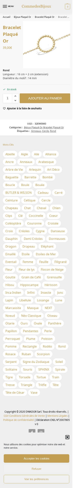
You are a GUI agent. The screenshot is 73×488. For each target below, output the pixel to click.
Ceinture (11, 200)
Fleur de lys (27, 269)
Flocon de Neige (52, 269)
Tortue (41, 377)
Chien (56, 208)
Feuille (43, 262)
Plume (30, 339)
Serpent (11, 362)
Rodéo (47, 346)
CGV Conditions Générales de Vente (24, 415)
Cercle (45, 131)
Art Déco (53, 169)
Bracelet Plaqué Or (44, 17)
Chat (27, 208)
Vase (34, 392)
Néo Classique (31, 316)
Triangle (26, 385)
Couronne (34, 223)
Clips (8, 216)
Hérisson (51, 285)
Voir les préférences (36, 479)
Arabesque (46, 162)
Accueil (6, 17)
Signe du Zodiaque (36, 362)
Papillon (11, 331)
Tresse (10, 385)
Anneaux (36, 131)
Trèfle (42, 385)
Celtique (29, 200)
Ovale (38, 323)
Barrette (30, 177)
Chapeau (11, 208)
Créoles (24, 231)
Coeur (53, 216)
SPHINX (43, 369)
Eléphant (47, 246)
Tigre (9, 377)
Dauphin (11, 239)
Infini (31, 293)
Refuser (36, 468)
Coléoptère (13, 223)
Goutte (10, 277)
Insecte (46, 293)
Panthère (54, 323)
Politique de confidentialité (18, 420)
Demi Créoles (33, 239)
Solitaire (11, 369)
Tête (56, 385)
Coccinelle (36, 216)
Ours (24, 323)
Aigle (24, 154)
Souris (27, 369)
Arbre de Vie (14, 169)
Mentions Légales (57, 415)
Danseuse (58, 231)
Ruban (26, 354)
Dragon (10, 246)
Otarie (9, 323)
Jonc (60, 293)
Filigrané (60, 262)
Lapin (9, 300)
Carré (59, 193)
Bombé (47, 177)
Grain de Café (31, 277)
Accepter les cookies (36, 458)
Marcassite (13, 308)
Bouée (39, 185)
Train (55, 377)
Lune (58, 300)
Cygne (40, 231)
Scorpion (43, 354)
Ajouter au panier (45, 98)
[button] (67, 437)
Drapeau (28, 246)
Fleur (9, 269)
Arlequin (35, 169)
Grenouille (54, 277)
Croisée (53, 223)
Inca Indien (13, 293)
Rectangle (30, 346)
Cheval (41, 208)
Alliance (50, 154)
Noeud (10, 316)
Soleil (59, 362)
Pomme (10, 346)
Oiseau (52, 316)
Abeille (10, 154)
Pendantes (30, 331)
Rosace (10, 354)
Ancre (9, 162)
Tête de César (15, 392)
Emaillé (10, 254)
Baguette (11, 177)
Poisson (47, 339)
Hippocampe (29, 285)
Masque (33, 308)
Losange (43, 300)
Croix (9, 231)
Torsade (24, 377)
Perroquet (12, 339)
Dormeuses (57, 239)
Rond (53, 131)
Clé (20, 216)
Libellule (25, 300)
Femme (28, 262)
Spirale (60, 369)
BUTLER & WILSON (18, 193)
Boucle (10, 185)
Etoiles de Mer (46, 254)
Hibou (9, 285)
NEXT (48, 308)
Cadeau (43, 193)
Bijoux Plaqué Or (22, 17)
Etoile (26, 254)
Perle (48, 331)
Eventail (10, 262)
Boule (25, 185)
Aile (36, 154)
